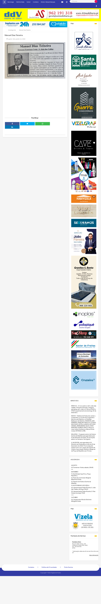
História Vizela (20, 2)
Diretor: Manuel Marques (48, 2)
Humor (29, 2)
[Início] (4, 2)
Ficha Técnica (68, 567)
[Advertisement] (35, 100)
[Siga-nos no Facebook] (96, 6)
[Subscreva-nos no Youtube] (62, 2)
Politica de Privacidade (49, 567)
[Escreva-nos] (67, 2)
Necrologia (10, 2)
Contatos (35, 2)
